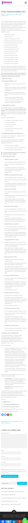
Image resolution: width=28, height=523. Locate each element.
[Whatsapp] (11, 414)
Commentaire (5, 433)
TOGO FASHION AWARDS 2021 (8, 494)
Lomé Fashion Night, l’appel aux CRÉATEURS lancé (13, 491)
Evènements (16, 421)
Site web (3, 462)
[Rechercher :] (9, 483)
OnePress (23, 515)
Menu (25, 2)
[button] (25, 520)
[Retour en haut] (14, 511)
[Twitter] (5, 414)
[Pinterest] (8, 414)
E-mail (3, 456)
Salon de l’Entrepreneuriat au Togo (9, 501)
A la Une (10, 421)
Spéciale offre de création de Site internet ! (11, 504)
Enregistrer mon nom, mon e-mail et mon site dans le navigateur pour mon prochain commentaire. (14, 471)
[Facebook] (2, 414)
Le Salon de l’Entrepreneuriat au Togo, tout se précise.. (13, 498)
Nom (3, 450)
